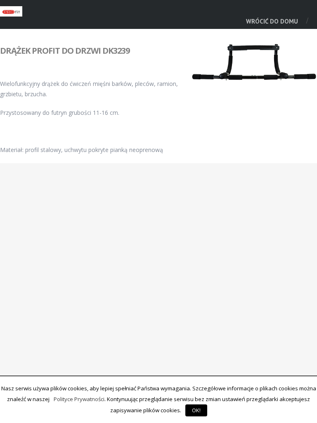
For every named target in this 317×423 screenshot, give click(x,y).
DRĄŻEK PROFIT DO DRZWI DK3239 (65, 50)
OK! (196, 410)
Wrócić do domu (272, 21)
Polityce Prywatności (79, 399)
